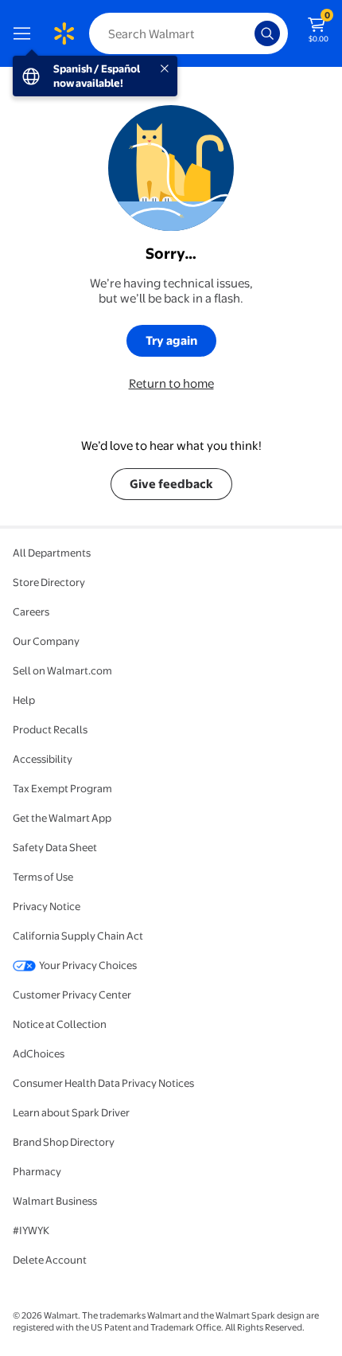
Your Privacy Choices (88, 965)
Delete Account (50, 1259)
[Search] (267, 33)
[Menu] (25, 33)
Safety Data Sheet (55, 847)
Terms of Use (43, 876)
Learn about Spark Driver (71, 1112)
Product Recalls (50, 729)
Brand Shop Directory (64, 1141)
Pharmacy (37, 1171)
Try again (171, 340)
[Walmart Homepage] (63, 33)
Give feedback (171, 483)
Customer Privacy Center (72, 994)
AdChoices (38, 1053)
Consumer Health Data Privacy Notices (103, 1083)
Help (24, 700)
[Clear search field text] (246, 33)
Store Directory (49, 582)
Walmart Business (55, 1200)
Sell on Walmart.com (62, 670)
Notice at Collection (60, 1024)
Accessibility (42, 758)
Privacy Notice (46, 906)
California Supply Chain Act (78, 935)
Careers (31, 611)
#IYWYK (31, 1230)
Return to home (171, 383)
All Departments (52, 552)
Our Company (46, 641)
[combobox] (188, 33)
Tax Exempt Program (62, 788)
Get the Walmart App (62, 817)
